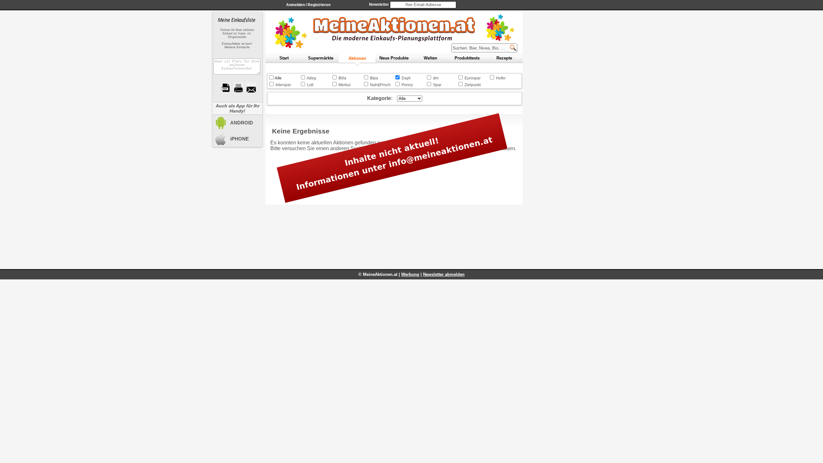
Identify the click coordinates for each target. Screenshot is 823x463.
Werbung (410, 274)
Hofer (501, 78)
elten (430, 58)
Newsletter (379, 4)
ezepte (504, 58)
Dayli (406, 78)
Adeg (311, 78)
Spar (437, 85)
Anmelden (295, 5)
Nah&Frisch (380, 85)
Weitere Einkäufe (237, 47)
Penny (407, 85)
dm (436, 78)
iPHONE (239, 138)
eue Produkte (394, 58)
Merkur (345, 85)
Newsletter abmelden (444, 274)
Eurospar (473, 78)
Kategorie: (380, 98)
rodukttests (467, 58)
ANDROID (241, 122)
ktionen (357, 58)
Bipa (374, 78)
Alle (278, 78)
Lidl (310, 85)
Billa (342, 78)
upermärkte (320, 58)
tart (284, 58)
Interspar (283, 85)
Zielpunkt (473, 85)
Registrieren (319, 5)
